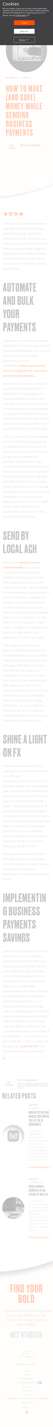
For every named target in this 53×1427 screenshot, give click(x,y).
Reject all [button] (24, 31)
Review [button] (22, 40)
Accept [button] (24, 22)
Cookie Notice (21, 15)
